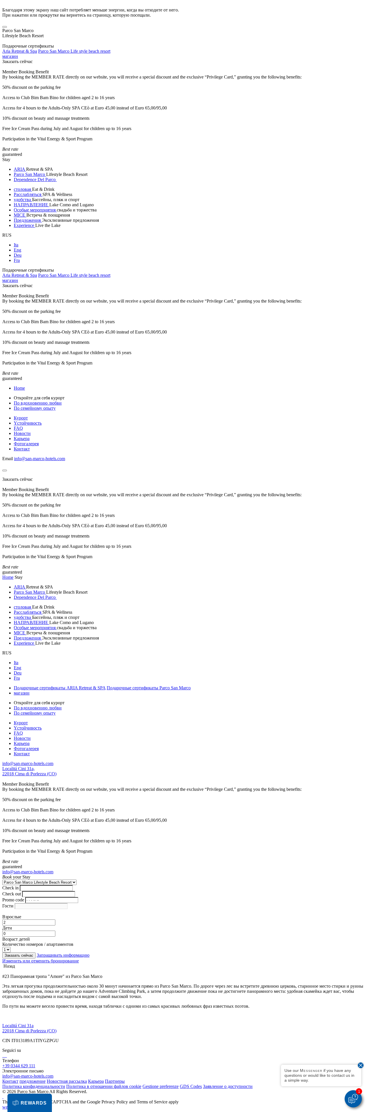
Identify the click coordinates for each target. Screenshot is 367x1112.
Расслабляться (28, 194)
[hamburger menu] (4, 27)
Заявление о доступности (228, 1086)
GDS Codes (191, 1086)
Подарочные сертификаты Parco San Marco (149, 687)
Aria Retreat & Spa (19, 51)
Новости (22, 433)
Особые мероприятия (35, 209)
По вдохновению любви (38, 403)
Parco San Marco (30, 174)
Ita (16, 244)
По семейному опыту (35, 408)
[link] (2, 1055)
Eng (17, 250)
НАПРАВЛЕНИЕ (31, 204)
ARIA (20, 169)
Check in (10, 887)
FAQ (18, 428)
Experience (24, 225)
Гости (7, 905)
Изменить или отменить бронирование (40, 960)
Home (19, 388)
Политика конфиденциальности (33, 1086)
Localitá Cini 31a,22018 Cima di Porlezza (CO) (29, 771)
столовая (23, 189)
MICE (20, 215)
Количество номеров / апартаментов (37, 944)
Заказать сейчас (17, 61)
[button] (29, 1103)
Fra (17, 260)
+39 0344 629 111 (18, 1065)
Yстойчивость (28, 423)
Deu (18, 255)
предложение (32, 1081)
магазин (10, 56)
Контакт (22, 448)
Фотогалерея (26, 443)
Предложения (28, 220)
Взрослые (11, 916)
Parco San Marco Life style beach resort (74, 51)
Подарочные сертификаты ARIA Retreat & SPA (60, 687)
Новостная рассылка (67, 1081)
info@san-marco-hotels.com (39, 458)
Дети (7, 927)
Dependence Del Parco (35, 179)
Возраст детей (16, 939)
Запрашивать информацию (63, 955)
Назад (8, 966)
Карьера (22, 438)
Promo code (13, 899)
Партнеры (115, 1081)
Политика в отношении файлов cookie (103, 1086)
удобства (23, 199)
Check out (11, 893)
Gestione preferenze (160, 1086)
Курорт (21, 417)
